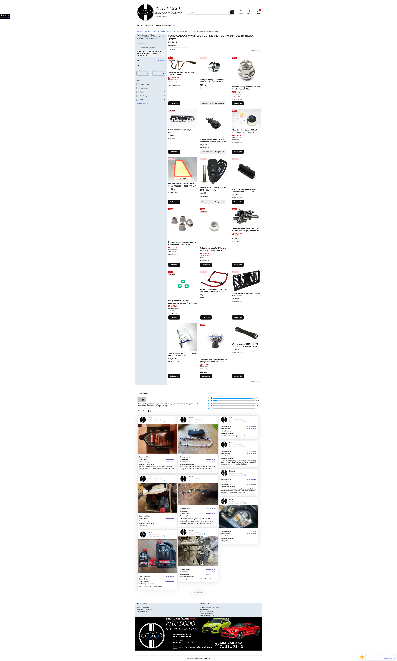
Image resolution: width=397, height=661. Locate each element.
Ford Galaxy (155, 31)
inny (141, 100)
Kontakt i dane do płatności (209, 607)
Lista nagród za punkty (144, 609)
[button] (232, 12)
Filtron (142, 92)
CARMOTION (144, 84)
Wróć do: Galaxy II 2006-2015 (147, 47)
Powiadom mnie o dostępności (213, 103)
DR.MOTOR (144, 88)
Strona (253, 50)
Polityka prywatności (207, 611)
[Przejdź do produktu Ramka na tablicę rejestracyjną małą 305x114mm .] (246, 280)
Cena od (139, 70)
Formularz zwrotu (206, 615)
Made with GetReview (388, 658)
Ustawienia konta (142, 611)
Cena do (155, 70)
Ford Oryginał (144, 96)
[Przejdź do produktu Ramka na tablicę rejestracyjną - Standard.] (182, 118)
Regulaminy (204, 609)
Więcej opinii (198, 592)
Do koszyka (174, 103)
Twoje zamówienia (142, 607)
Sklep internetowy (197, 658)
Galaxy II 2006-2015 (167, 31)
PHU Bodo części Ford (142, 31)
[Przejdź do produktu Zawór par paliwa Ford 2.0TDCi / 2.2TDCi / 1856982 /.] (182, 63)
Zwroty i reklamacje (206, 613)
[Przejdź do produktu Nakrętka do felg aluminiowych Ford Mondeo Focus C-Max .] (246, 70)
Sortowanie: (172, 46)
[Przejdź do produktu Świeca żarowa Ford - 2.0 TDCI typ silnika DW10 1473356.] (182, 337)
